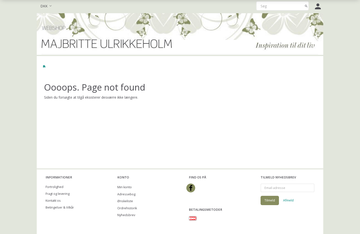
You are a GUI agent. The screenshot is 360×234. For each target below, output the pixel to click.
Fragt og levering (58, 194)
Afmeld (288, 200)
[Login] (317, 6)
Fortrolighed (54, 187)
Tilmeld (269, 200)
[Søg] (306, 5)
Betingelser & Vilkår (60, 207)
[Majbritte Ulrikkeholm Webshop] (180, 33)
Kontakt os (53, 201)
